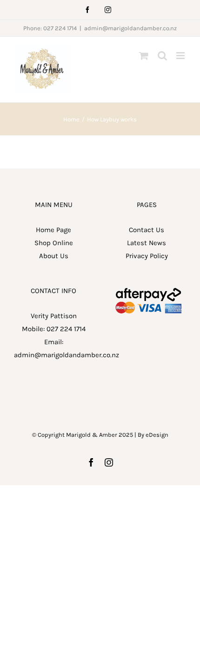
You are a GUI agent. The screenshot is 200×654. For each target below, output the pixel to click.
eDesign (157, 434)
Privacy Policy (147, 256)
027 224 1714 (66, 329)
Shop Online (53, 243)
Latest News (146, 243)
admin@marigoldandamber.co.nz (130, 28)
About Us (53, 256)
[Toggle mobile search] (162, 55)
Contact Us (146, 230)
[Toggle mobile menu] (181, 55)
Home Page (53, 230)
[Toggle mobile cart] (143, 55)
